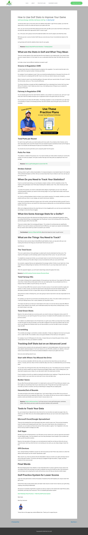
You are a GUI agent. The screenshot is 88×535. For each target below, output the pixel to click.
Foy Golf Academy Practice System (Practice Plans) (36, 273)
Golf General (37, 20)
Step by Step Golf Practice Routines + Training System (38, 46)
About (33, 3)
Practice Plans (41, 3)
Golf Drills (31, 20)
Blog (27, 3)
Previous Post (15, 522)
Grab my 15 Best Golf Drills (34, 232)
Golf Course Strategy (23, 20)
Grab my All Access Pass (32, 401)
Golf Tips (43, 20)
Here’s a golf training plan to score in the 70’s (37, 163)
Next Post (74, 522)
